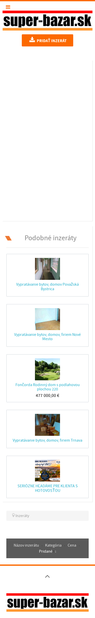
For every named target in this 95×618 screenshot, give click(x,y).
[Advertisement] (47, 140)
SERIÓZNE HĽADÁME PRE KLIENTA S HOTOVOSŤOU (47, 488)
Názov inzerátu (27, 545)
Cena (72, 545)
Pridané (45, 551)
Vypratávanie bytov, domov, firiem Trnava (47, 440)
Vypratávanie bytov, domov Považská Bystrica (47, 286)
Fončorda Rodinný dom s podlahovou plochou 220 (47, 387)
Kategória (53, 545)
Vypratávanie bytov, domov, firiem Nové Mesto (47, 336)
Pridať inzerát (51, 41)
